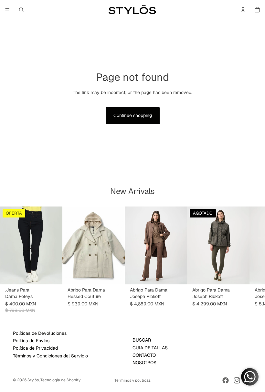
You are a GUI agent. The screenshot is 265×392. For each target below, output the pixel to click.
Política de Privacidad (35, 348)
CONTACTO (144, 355)
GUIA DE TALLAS (150, 348)
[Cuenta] (243, 10)
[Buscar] (21, 10)
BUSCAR (141, 340)
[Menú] (7, 9)
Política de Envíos (31, 341)
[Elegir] (52, 274)
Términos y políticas (132, 380)
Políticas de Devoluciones (40, 333)
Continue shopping (132, 115)
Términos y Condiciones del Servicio (50, 356)
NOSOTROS (144, 363)
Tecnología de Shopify (60, 380)
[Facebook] (225, 380)
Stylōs (33, 380)
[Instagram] (237, 380)
